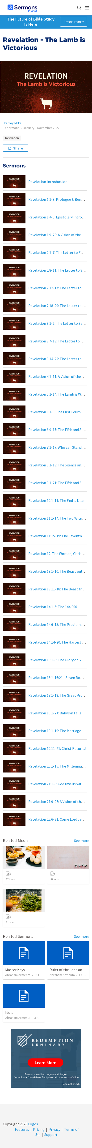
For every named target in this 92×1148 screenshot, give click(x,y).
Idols (9, 1012)
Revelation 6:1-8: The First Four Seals (58, 412)
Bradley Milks (12, 123)
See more (81, 840)
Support (51, 1134)
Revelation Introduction (47, 181)
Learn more (73, 21)
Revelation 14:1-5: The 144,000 (52, 606)
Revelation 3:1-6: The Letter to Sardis (58, 323)
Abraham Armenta (17, 975)
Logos (32, 1124)
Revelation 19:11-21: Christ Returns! (57, 748)
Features (22, 1129)
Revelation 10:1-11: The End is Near (56, 500)
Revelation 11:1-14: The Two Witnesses (59, 518)
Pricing (39, 1129)
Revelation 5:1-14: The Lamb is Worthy (59, 394)
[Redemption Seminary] (46, 1058)
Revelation (12, 138)
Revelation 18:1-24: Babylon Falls (54, 713)
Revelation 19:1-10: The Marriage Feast (59, 730)
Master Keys (15, 969)
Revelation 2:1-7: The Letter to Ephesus (60, 252)
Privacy (54, 1129)
